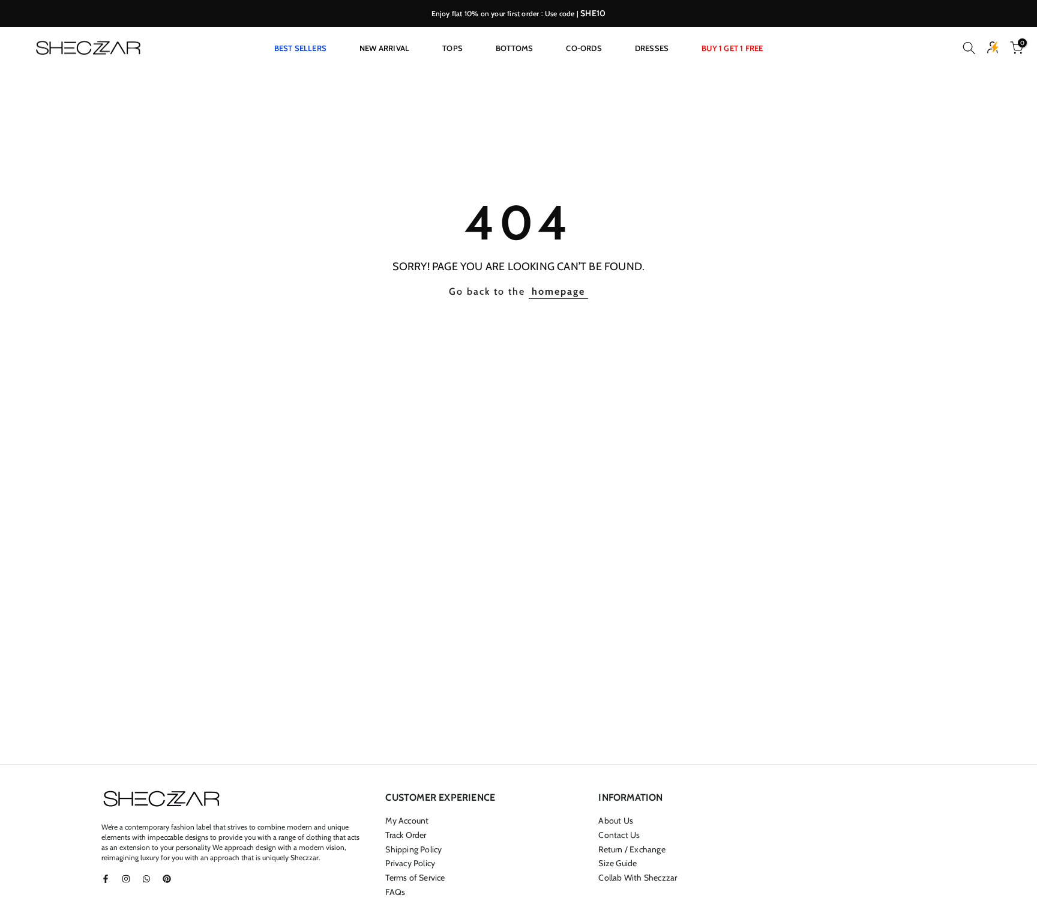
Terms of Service (415, 877)
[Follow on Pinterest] (167, 879)
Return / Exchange (631, 849)
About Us (615, 820)
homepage (558, 291)
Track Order (405, 835)
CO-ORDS (583, 48)
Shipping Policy (413, 849)
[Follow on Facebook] (105, 879)
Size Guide (617, 863)
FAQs (395, 892)
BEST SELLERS (300, 48)
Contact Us (619, 835)
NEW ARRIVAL (384, 48)
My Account (406, 820)
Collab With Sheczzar (637, 877)
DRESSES (652, 48)
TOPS (452, 48)
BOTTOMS (514, 48)
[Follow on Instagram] (126, 879)
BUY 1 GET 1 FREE (732, 48)
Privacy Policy (410, 863)
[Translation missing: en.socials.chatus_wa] (146, 879)
